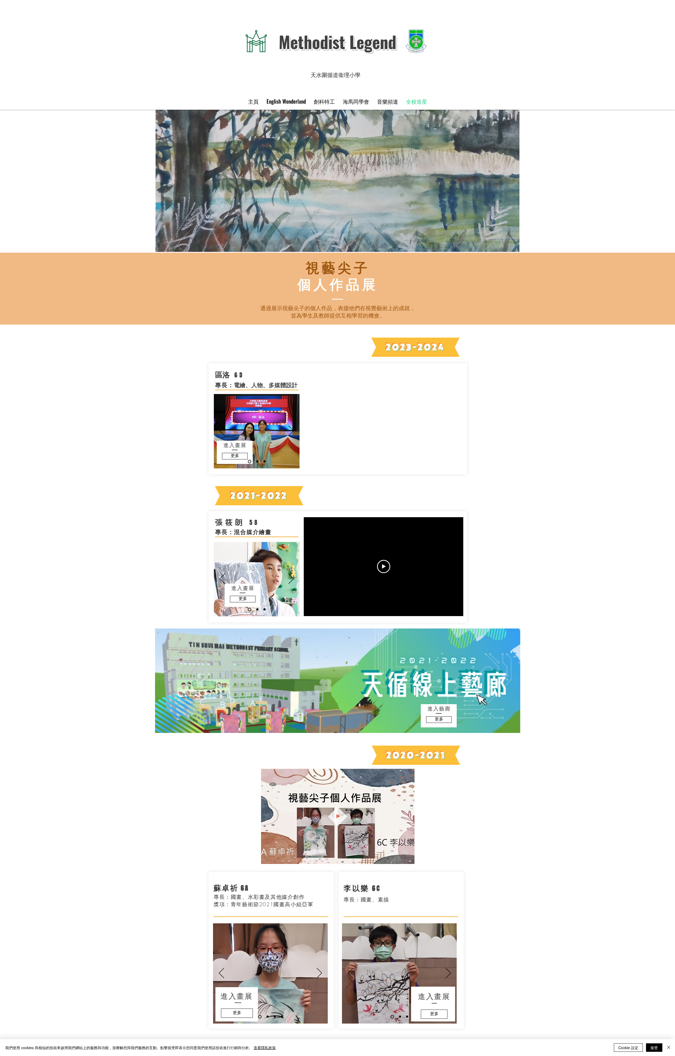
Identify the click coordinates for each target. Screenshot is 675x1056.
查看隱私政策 (265, 1047)
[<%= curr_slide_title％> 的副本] (249, 461)
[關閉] (669, 1047)
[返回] (222, 431)
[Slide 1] (257, 461)
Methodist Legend (337, 42)
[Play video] (383, 566)
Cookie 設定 (628, 1047)
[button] (407, 858)
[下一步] (291, 431)
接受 (654, 1047)
